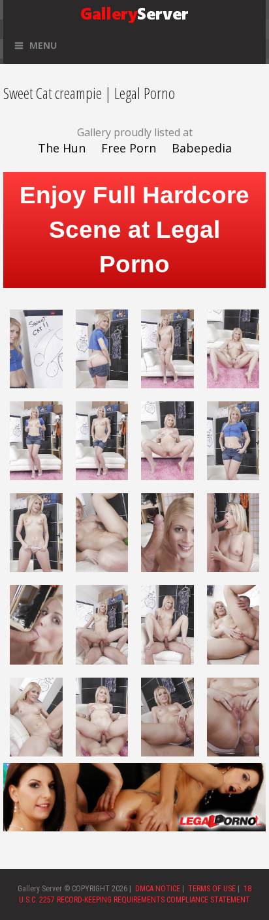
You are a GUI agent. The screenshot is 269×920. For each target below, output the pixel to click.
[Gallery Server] (134, 12)
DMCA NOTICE (157, 888)
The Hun (62, 148)
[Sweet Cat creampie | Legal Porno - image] (36, 348)
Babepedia (202, 148)
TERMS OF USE (212, 888)
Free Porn (128, 148)
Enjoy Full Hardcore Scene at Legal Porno (134, 230)
